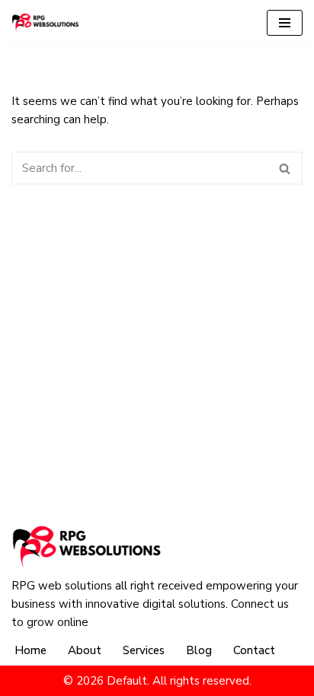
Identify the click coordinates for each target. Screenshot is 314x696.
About (84, 650)
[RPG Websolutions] (45, 22)
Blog (199, 650)
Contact (254, 650)
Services (144, 650)
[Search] (285, 168)
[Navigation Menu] (285, 23)
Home (30, 650)
